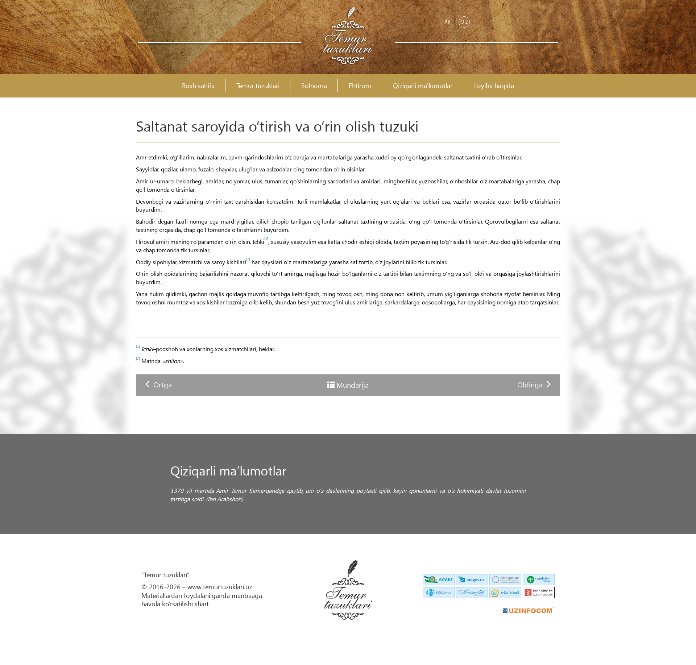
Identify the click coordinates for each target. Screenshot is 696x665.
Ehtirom (360, 86)
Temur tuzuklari (257, 86)
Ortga (162, 384)
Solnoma (314, 86)
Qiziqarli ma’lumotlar (422, 86)
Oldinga (530, 384)
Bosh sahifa (198, 86)
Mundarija (352, 384)
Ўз (447, 21)
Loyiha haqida (494, 86)
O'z (464, 21)
